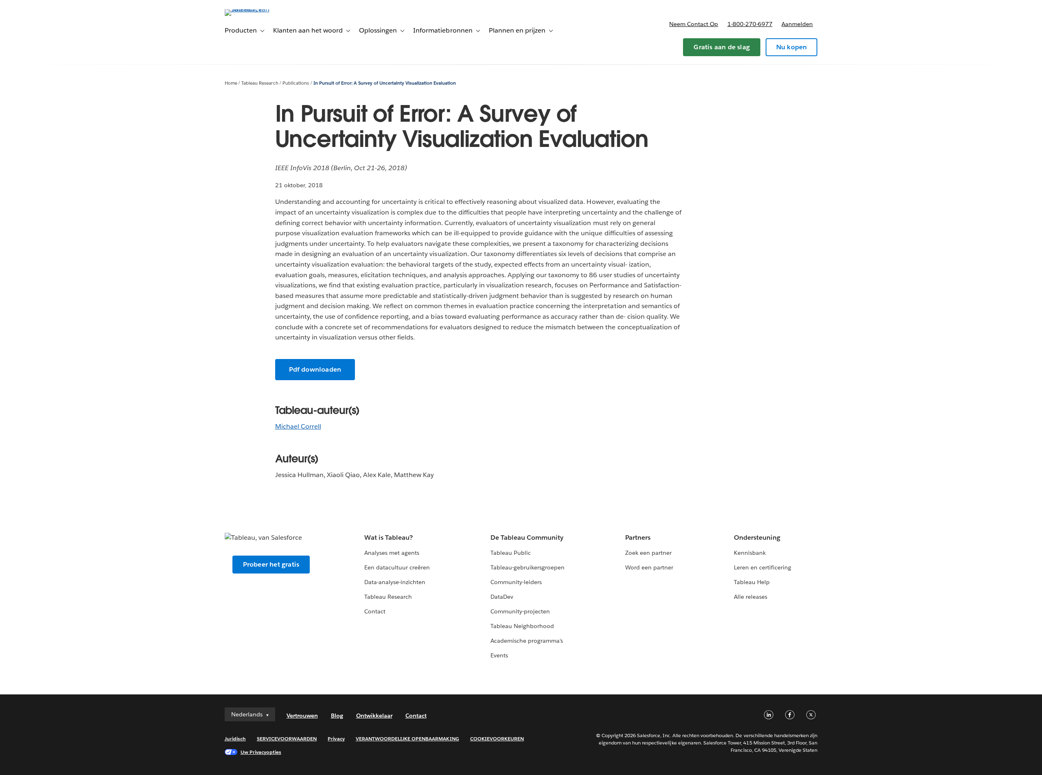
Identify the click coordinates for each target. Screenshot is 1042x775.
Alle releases (750, 596)
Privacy (336, 738)
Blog (337, 715)
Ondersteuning (757, 537)
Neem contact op (693, 24)
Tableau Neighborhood (522, 626)
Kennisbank (750, 552)
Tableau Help (752, 582)
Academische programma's (526, 640)
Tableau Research (259, 83)
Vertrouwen (302, 715)
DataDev (501, 596)
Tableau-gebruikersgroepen (527, 567)
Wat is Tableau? (388, 537)
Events (499, 655)
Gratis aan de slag (722, 47)
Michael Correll (298, 426)
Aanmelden (797, 24)
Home (231, 83)
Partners (637, 537)
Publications (295, 83)
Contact (374, 611)
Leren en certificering (762, 567)
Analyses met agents (391, 552)
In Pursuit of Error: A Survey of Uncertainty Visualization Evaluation (384, 83)
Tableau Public (510, 552)
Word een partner (649, 567)
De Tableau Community (526, 537)
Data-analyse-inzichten (394, 582)
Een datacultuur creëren (397, 567)
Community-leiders (516, 582)
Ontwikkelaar (374, 715)
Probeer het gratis (271, 564)
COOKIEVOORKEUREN (497, 738)
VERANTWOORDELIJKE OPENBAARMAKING (407, 738)
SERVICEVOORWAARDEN (287, 738)
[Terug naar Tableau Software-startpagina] (259, 9)
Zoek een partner (648, 552)
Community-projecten (520, 611)
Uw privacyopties (261, 752)
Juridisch (235, 738)
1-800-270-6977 (750, 24)
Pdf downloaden (315, 369)
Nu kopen (791, 47)
